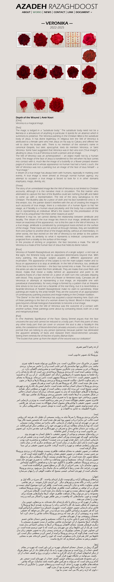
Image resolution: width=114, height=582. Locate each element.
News (47, 12)
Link (70, 12)
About (26, 12)
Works (37, 12)
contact (59, 12)
